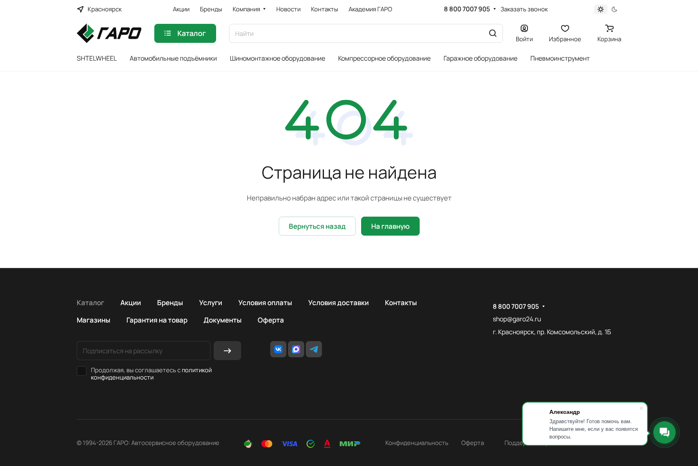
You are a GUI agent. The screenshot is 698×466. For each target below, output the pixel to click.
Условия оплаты (265, 302)
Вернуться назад (317, 226)
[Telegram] (314, 349)
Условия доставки (338, 302)
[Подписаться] (227, 350)
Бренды (170, 302)
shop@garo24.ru (517, 318)
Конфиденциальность (416, 443)
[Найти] (493, 33)
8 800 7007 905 (467, 9)
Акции (130, 302)
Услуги (210, 302)
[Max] (296, 349)
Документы (223, 320)
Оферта (271, 320)
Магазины (93, 320)
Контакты (401, 302)
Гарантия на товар (156, 320)
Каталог (90, 302)
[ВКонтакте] (278, 349)
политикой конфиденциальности (151, 373)
